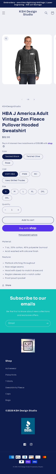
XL (32, 192)
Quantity (6, 204)
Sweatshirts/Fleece (14, 388)
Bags (8, 400)
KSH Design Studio (24, 466)
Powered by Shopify (36, 466)
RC (35, 174)
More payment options (28, 235)
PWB (24, 174)
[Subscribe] (47, 323)
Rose (7, 163)
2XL (43, 192)
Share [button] (8, 285)
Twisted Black (12, 156)
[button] (3, 13)
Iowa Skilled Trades (15, 180)
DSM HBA (10, 174)
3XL (7, 198)
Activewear (10, 368)
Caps (8, 394)
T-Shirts (9, 381)
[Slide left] (22, 100)
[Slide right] (34, 100)
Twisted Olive (33, 156)
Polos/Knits (10, 375)
